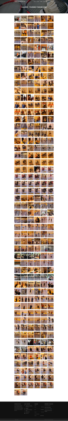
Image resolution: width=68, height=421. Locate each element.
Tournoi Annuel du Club (47, 405)
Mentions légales (16, 419)
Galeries (41, 1)
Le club (34, 1)
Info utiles (38, 1)
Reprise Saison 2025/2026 (48, 407)
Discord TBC (27, 413)
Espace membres (51, 1)
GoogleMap (27, 408)
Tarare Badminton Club (19, 1)
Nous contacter (45, 1)
